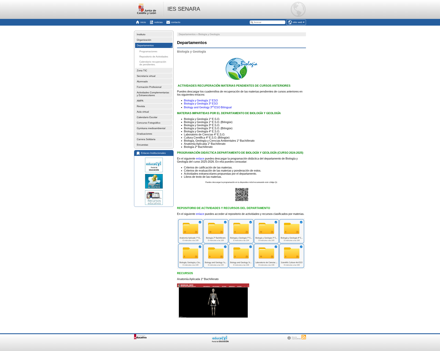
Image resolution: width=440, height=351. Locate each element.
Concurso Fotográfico (148, 122)
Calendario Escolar (147, 117)
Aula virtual (143, 111)
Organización (144, 40)
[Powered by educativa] (140, 336)
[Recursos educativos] (153, 197)
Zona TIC (142, 70)
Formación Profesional (149, 87)
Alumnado (142, 81)
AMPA (140, 100)
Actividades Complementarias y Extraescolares (153, 94)
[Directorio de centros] (153, 181)
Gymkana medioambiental (151, 128)
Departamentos (145, 45)
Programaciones (148, 51)
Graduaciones (144, 133)
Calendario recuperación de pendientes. (152, 63)
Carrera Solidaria (146, 139)
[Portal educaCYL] (153, 165)
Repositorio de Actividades (153, 56)
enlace (200, 158)
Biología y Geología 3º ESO (201, 103)
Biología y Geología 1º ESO (201, 100)
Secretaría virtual (146, 76)
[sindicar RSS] (303, 337)
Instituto (141, 34)
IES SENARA (183, 9)
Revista (141, 106)
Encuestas (142, 144)
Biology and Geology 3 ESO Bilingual (208, 107)
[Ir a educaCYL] (220, 341)
